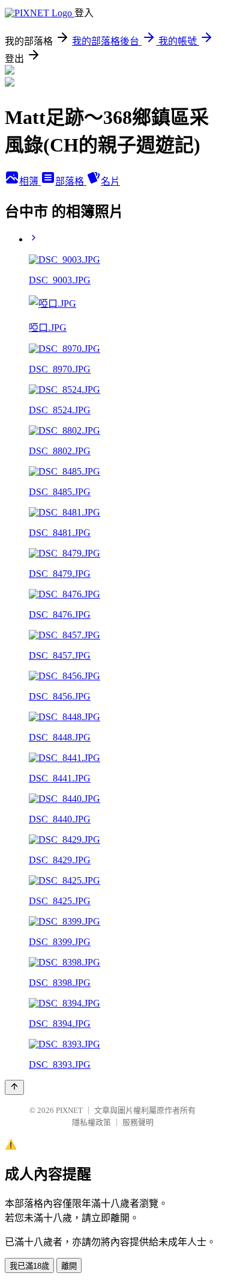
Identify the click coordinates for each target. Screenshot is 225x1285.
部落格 (70, 181)
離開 (69, 1266)
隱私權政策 (91, 1122)
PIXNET (69, 1110)
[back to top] (14, 1087)
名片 (110, 181)
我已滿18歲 (29, 1266)
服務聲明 (138, 1122)
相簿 (30, 181)
